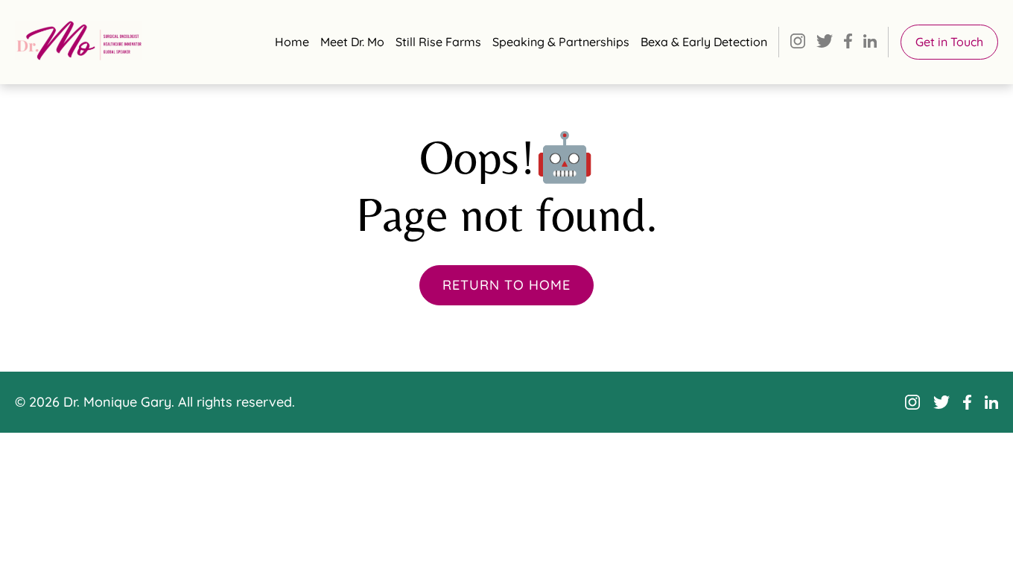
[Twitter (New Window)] (824, 42)
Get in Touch (949, 41)
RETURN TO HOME (506, 284)
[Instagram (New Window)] (797, 42)
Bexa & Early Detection (704, 41)
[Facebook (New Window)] (848, 42)
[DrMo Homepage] (78, 40)
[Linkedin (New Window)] (870, 42)
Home (292, 41)
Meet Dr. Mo (352, 41)
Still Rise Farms (438, 41)
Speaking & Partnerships (560, 41)
